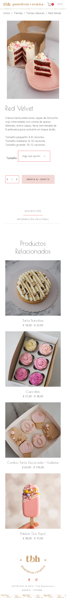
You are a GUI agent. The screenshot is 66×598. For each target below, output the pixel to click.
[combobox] (34, 156)
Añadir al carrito (38, 179)
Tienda (18, 13)
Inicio (6, 13)
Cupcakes (33, 391)
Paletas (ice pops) (33, 533)
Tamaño (11, 158)
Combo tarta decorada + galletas (33, 462)
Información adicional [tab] (33, 219)
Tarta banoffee (33, 320)
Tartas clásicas (35, 13)
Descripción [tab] (33, 211)
